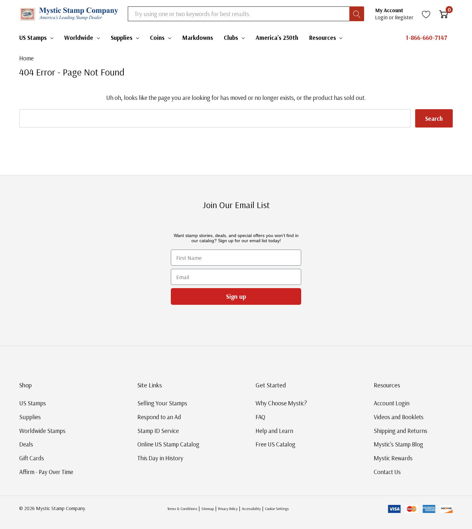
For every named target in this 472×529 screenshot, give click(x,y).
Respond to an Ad (159, 417)
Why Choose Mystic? (281, 403)
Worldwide (78, 37)
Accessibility (251, 508)
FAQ (260, 417)
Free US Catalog (275, 444)
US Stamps (33, 37)
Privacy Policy (228, 508)
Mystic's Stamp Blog (398, 444)
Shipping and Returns (400, 431)
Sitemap (207, 508)
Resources (322, 37)
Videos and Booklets (399, 417)
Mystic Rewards (393, 458)
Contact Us (387, 472)
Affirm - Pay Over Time (46, 472)
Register (404, 17)
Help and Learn (274, 431)
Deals (26, 444)
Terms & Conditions (182, 508)
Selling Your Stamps (162, 403)
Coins (157, 37)
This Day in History (160, 458)
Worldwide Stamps (42, 431)
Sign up (236, 296)
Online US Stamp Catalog (168, 444)
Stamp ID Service (158, 431)
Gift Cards (31, 458)
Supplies (121, 37)
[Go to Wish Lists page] (426, 14)
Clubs (231, 37)
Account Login (391, 403)
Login (382, 17)
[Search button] (356, 13)
